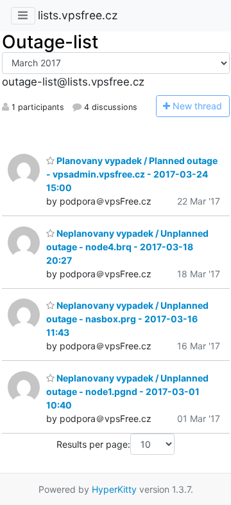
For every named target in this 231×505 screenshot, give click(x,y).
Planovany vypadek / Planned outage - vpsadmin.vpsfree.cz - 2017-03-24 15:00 (132, 174)
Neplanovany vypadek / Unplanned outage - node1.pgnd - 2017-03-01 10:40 (127, 391)
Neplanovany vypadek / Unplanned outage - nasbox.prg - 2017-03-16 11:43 (127, 319)
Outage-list (50, 42)
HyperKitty (114, 489)
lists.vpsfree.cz (77, 15)
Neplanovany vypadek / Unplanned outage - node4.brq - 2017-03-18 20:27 (127, 247)
